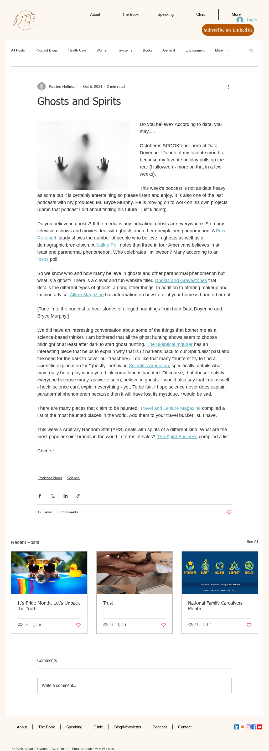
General (169, 50)
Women (102, 50)
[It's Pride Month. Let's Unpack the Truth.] (49, 572)
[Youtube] (259, 726)
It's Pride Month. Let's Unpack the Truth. (49, 606)
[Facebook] (253, 726)
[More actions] (228, 86)
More (219, 50)
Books (148, 50)
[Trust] (135, 572)
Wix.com (108, 749)
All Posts (18, 50)
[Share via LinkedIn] (65, 495)
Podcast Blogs (46, 50)
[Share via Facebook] (39, 495)
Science (73, 478)
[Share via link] (78, 495)
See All (252, 541)
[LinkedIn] (236, 726)
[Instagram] (248, 726)
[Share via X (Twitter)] (52, 495)
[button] (251, 50)
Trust (108, 603)
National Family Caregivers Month (215, 606)
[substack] (242, 726)
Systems (125, 50)
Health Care (77, 50)
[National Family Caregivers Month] (220, 572)
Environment (195, 50)
